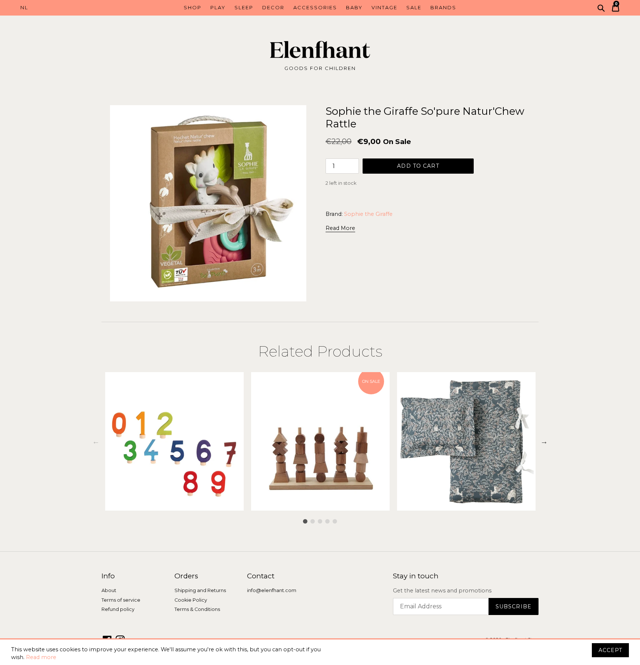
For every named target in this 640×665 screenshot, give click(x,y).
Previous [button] (96, 441)
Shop (192, 7)
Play (218, 7)
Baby (354, 7)
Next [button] (544, 441)
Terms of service (120, 600)
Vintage (384, 7)
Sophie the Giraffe (368, 214)
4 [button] (327, 521)
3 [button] (320, 521)
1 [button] (305, 521)
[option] (174, 441)
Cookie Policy (190, 600)
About (108, 590)
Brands (443, 7)
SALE (413, 7)
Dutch (57, 7)
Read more (41, 657)
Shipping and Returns (200, 590)
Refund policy (117, 609)
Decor (273, 7)
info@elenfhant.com (271, 590)
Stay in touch (416, 576)
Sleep (243, 7)
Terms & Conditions (197, 609)
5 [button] (335, 521)
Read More (340, 228)
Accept (610, 650)
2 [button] (312, 521)
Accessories (315, 7)
